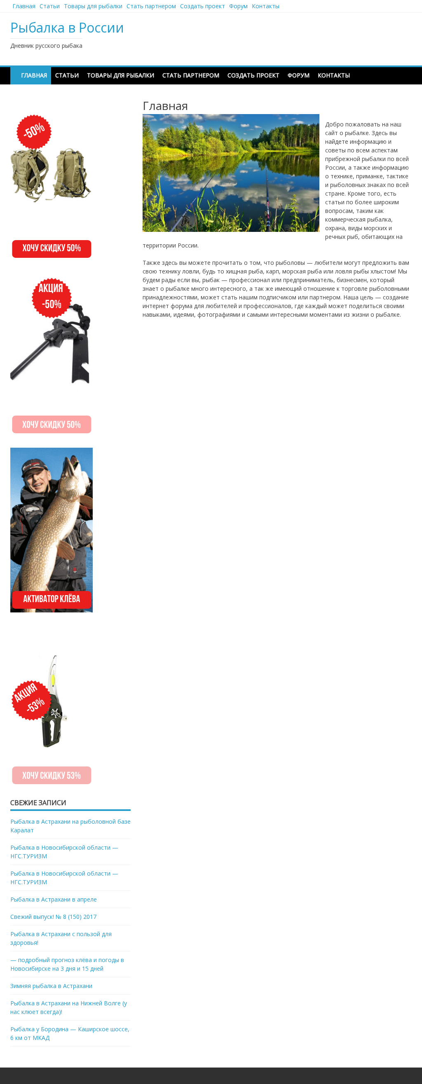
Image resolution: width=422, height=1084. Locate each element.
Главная (23, 6)
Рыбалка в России (67, 27)
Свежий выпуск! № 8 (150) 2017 (53, 916)
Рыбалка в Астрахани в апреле (53, 899)
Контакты (265, 6)
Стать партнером (151, 6)
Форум (238, 6)
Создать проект (202, 6)
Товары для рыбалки (93, 6)
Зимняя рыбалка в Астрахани (51, 986)
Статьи (50, 6)
